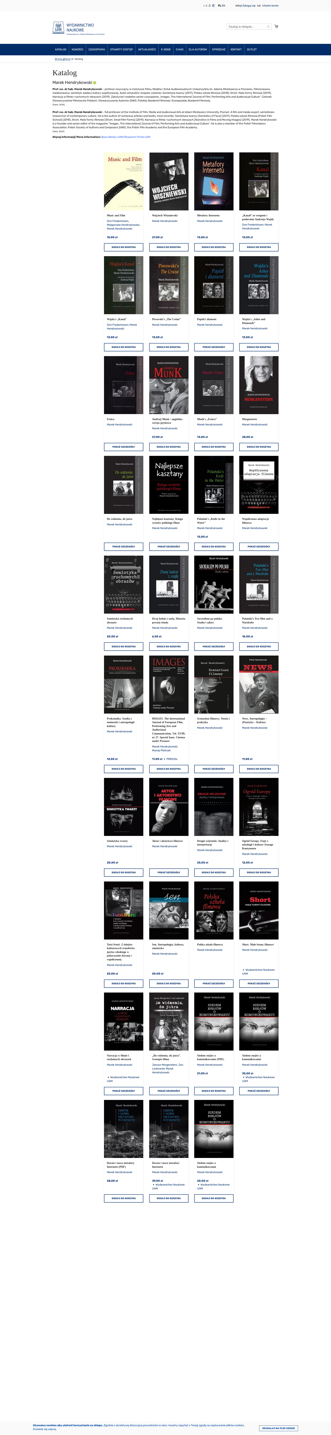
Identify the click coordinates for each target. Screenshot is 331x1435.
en (223, 5)
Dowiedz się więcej (44, 1429)
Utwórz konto (270, 5)
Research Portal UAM (137, 137)
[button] (219, 6)
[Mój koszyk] (276, 26)
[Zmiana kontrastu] (213, 5)
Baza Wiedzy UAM (112, 137)
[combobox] (249, 27)
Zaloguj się (249, 5)
